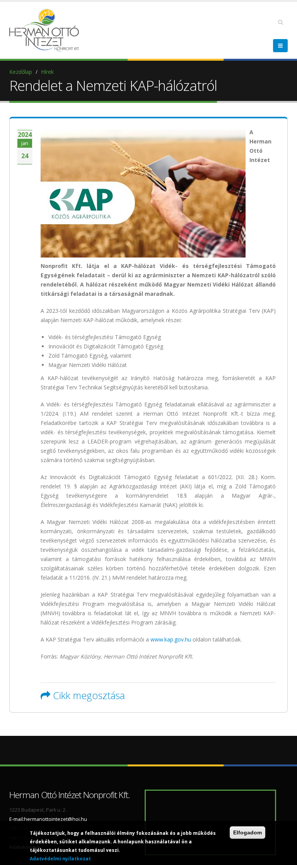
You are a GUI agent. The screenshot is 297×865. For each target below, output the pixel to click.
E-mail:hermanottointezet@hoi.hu (48, 819)
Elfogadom (247, 832)
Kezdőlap (20, 71)
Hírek (47, 71)
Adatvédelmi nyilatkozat (60, 858)
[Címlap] (46, 29)
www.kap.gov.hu (170, 639)
